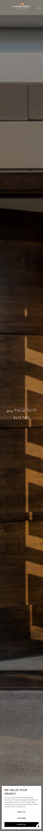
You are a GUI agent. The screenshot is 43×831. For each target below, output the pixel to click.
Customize (21, 818)
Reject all (21, 812)
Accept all (21, 824)
